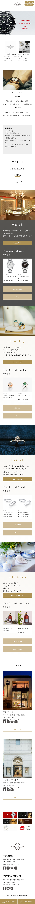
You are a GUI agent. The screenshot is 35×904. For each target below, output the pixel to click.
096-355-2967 (10, 785)
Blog (17, 297)
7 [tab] (25, 36)
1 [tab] (7, 36)
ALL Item (17, 408)
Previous (2, 53)
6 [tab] (22, 36)
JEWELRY (17, 168)
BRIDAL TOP (17, 479)
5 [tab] (19, 36)
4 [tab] (16, 36)
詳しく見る (17, 729)
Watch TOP (17, 243)
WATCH (17, 161)
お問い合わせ (29, 2)
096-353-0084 (10, 717)
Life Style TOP (17, 641)
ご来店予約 (29, 4)
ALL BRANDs (17, 289)
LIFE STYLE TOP (17, 595)
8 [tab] (28, 36)
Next (33, 53)
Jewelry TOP (17, 362)
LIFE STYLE (17, 181)
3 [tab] (13, 36)
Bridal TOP (17, 525)
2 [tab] (10, 36)
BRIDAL (17, 175)
